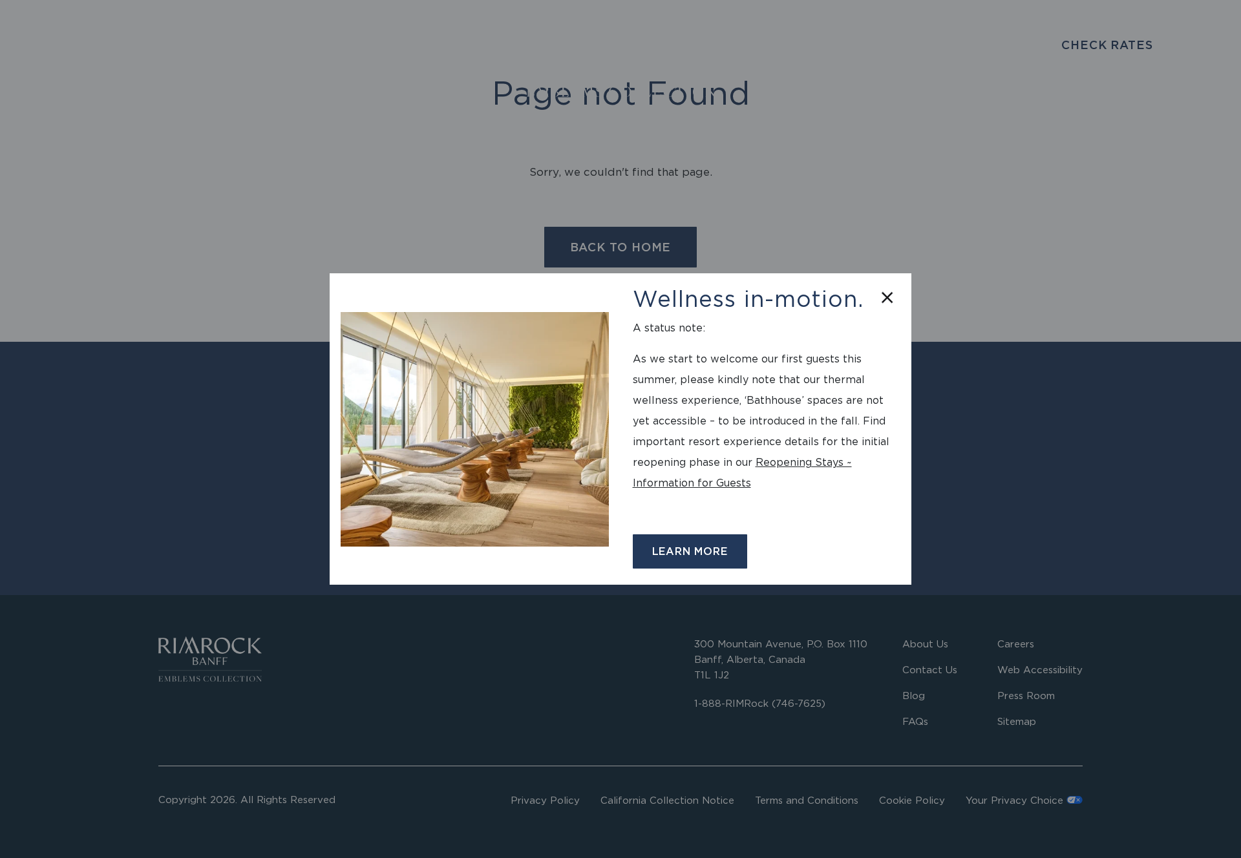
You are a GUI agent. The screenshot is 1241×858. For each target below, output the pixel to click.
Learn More (690, 551)
